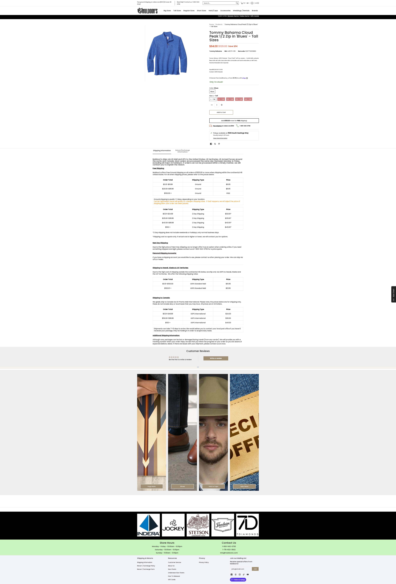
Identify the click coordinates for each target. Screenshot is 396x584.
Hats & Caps (213, 486)
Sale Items (244, 486)
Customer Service (174, 562)
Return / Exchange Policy (146, 566)
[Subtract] (211, 105)
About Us (171, 566)
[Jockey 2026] (173, 525)
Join (255, 569)
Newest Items (233, 16)
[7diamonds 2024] (247, 525)
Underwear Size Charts (176, 573)
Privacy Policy (204, 562)
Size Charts (172, 569)
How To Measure (174, 576)
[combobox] (219, 3)
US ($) (257, 3)
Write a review (216, 358)
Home (211, 24)
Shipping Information (144, 562)
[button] (211, 144)
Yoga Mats (152, 486)
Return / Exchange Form (146, 569)
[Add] (221, 105)
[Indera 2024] (148, 525)
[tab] (162, 151)
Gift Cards (255, 16)
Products (219, 24)
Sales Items (244, 16)
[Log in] (252, 3)
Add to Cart (221, 112)
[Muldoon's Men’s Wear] (147, 10)
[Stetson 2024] (198, 525)
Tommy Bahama (215, 51)
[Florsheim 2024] (222, 525)
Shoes (182, 486)
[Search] (237, 3)
